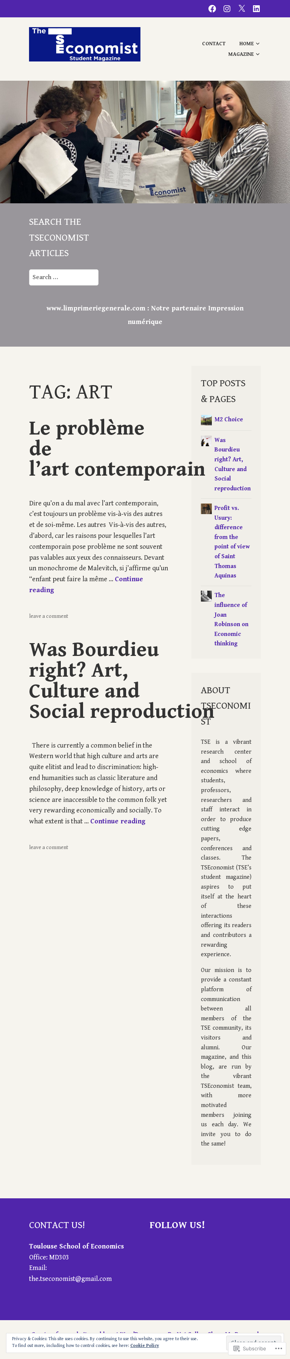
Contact (213, 44)
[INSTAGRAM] (226, 8)
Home (246, 44)
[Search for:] (64, 277)
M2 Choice (228, 419)
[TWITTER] (241, 8)
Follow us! (177, 1225)
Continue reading (117, 821)
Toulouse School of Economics (76, 1246)
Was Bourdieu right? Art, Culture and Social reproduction (121, 680)
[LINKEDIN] (256, 8)
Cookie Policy (144, 1345)
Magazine (241, 54)
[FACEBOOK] (212, 8)
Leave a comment (48, 616)
